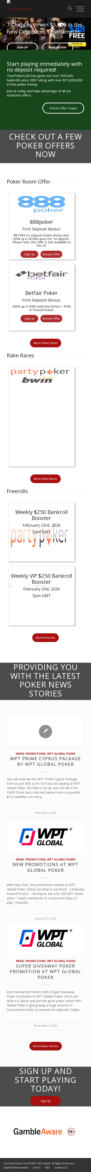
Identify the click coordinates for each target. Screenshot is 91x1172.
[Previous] (4, 32)
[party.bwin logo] (41, 423)
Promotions (35, 760)
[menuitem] (67, 9)
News (20, 760)
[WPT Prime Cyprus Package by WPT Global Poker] (45, 738)
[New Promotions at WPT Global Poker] (45, 844)
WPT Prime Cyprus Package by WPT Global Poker (45, 768)
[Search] (67, 9)
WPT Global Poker (61, 760)
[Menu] (78, 9)
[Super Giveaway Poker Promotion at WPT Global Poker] (45, 945)
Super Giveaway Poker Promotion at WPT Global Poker (45, 978)
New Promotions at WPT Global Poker (45, 874)
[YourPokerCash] (38, 9)
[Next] (87, 32)
